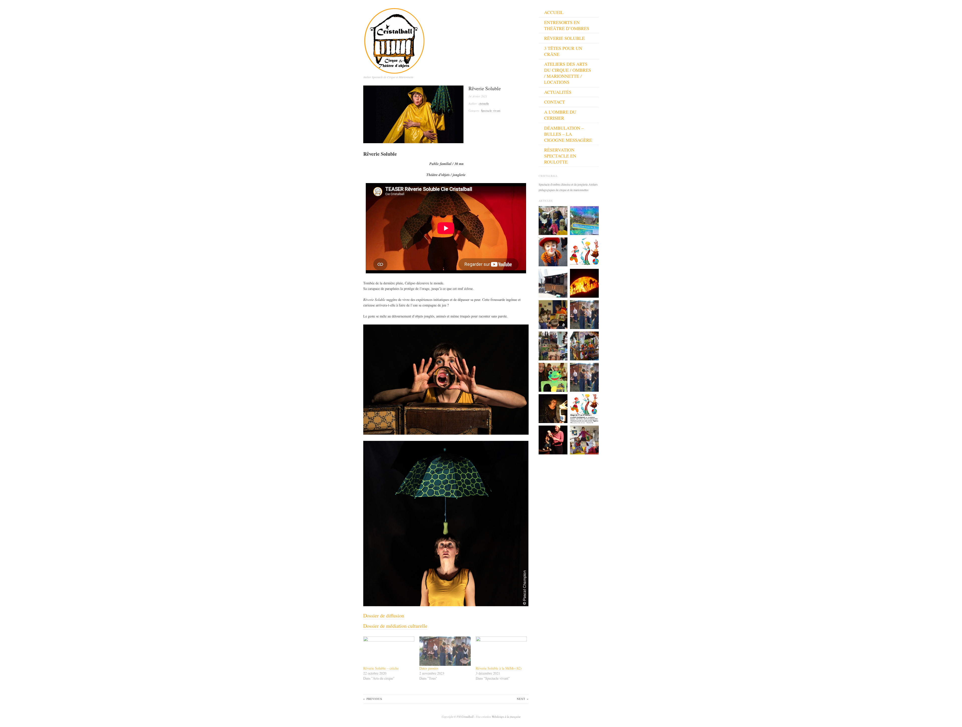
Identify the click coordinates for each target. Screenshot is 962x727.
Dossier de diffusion (383, 615)
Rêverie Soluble (564, 38)
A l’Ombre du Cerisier (560, 115)
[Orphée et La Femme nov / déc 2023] (584, 314)
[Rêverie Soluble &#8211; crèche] (388, 651)
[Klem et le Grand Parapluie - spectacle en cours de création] (553, 439)
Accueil (553, 12)
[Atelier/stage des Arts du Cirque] (584, 439)
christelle (484, 103)
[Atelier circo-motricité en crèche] (553, 314)
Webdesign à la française (506, 716)
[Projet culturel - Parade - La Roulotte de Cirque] (584, 345)
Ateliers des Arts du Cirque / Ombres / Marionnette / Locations (567, 73)
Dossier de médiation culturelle (395, 625)
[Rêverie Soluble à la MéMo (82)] (501, 651)
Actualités (557, 92)
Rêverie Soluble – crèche (381, 668)
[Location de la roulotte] (553, 283)
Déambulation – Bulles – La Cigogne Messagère (568, 134)
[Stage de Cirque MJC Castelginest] (584, 408)
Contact (554, 102)
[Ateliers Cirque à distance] (553, 345)
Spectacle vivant (490, 110)
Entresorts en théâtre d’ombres (566, 25)
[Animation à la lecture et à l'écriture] (553, 220)
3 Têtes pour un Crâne (563, 51)
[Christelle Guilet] (553, 408)
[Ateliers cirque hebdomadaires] (584, 251)
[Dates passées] (444, 651)
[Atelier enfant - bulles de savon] (584, 220)
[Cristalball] (394, 39)
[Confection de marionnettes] (553, 377)
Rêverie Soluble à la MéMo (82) (499, 668)
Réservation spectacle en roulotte (560, 156)
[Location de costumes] (553, 251)
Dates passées (428, 668)
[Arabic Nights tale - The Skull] (584, 283)
